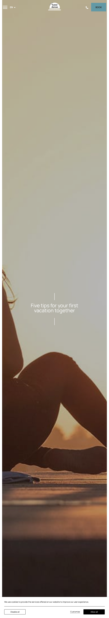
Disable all (15, 611)
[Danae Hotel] (54, 7)
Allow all (94, 611)
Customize (75, 611)
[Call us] (87, 7)
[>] (5, 7)
